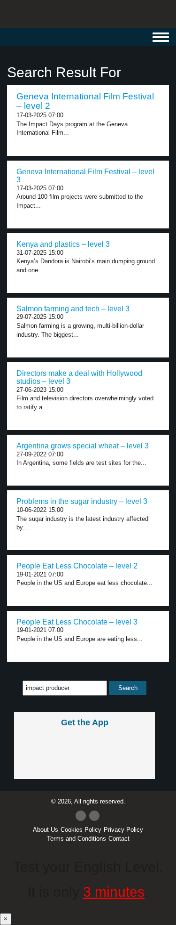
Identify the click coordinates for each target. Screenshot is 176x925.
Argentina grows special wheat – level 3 (82, 446)
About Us (45, 829)
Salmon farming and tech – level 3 (73, 309)
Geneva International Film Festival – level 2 (85, 101)
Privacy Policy (123, 829)
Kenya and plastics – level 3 (63, 244)
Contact (119, 838)
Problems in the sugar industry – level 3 (81, 501)
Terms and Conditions (76, 838)
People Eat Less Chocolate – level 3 (77, 622)
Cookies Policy (81, 829)
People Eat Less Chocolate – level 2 (77, 566)
